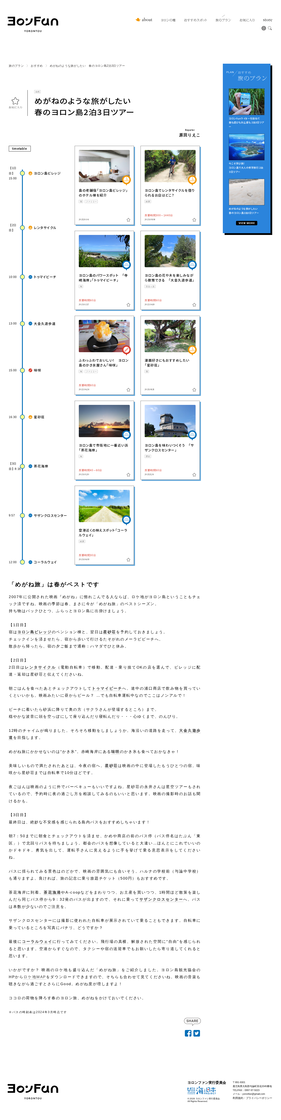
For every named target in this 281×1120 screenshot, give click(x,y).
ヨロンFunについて (144, 20)
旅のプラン (223, 20)
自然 (37, 91)
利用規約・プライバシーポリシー (252, 1098)
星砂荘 (109, 632)
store (267, 20)
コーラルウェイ (37, 942)
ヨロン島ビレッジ (34, 632)
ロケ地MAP (34, 977)
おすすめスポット (195, 20)
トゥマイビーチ (107, 688)
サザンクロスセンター (161, 899)
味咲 (115, 752)
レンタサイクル (40, 667)
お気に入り (247, 20)
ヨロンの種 (168, 20)
